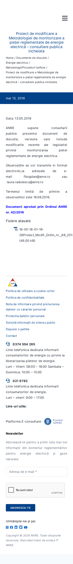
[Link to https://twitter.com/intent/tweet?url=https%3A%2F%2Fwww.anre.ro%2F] (20, 527)
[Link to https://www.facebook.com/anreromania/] (11, 527)
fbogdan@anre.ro (37, 176)
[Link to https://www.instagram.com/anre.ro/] (7, 527)
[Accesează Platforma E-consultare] (53, 421)
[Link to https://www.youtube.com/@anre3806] (25, 527)
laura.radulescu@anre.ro (25, 182)
